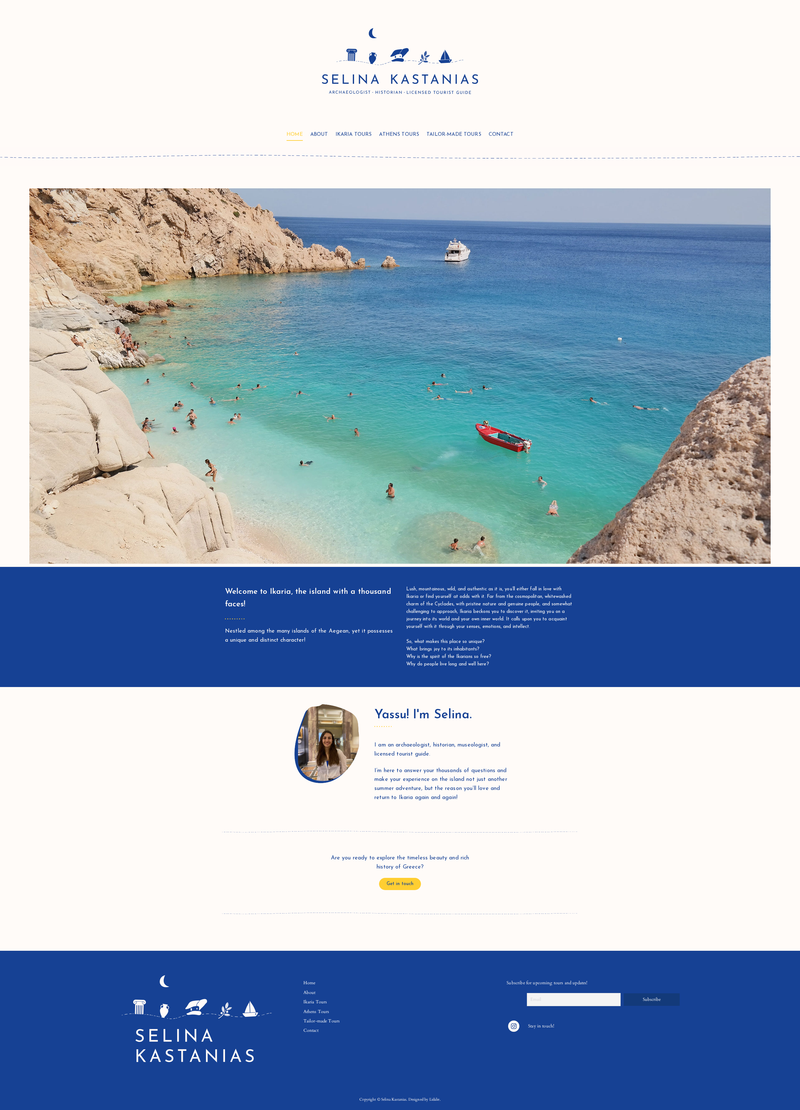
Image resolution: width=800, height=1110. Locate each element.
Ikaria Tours (354, 134)
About (319, 134)
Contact (501, 134)
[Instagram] (513, 1026)
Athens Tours (399, 134)
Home (295, 134)
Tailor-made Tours (454, 134)
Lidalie (434, 1099)
